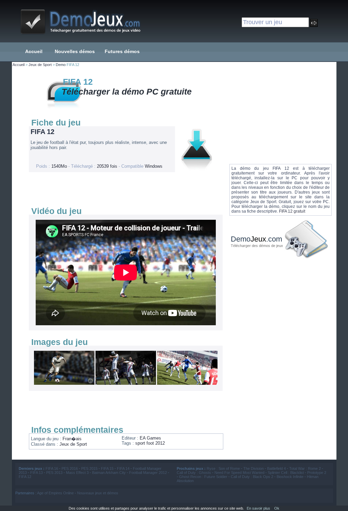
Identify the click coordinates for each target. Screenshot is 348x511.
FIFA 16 (52, 468)
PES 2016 (70, 468)
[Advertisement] (124, 189)
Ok (276, 508)
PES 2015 (89, 468)
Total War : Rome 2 (305, 468)
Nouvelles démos (75, 51)
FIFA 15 (107, 468)
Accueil (33, 51)
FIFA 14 (123, 468)
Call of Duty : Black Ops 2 (252, 477)
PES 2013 (54, 473)
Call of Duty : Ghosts (194, 473)
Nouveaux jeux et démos (97, 493)
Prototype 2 (316, 473)
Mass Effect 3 (77, 473)
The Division (253, 468)
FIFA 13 (36, 473)
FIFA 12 (25, 477)
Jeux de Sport (40, 65)
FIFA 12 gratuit (292, 211)
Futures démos (122, 51)
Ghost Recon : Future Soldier (203, 477)
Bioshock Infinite (290, 477)
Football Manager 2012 (148, 473)
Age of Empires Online (55, 493)
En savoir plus (258, 508)
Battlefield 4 (276, 468)
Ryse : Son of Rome (223, 468)
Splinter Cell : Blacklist (286, 473)
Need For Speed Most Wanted (239, 473)
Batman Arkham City (109, 473)
